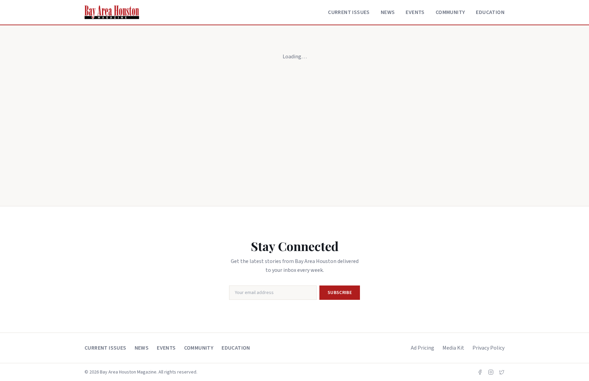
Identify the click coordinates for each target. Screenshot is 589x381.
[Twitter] (501, 372)
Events (415, 12)
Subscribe (340, 292)
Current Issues (349, 12)
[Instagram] (491, 372)
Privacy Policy (488, 348)
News (388, 12)
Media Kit (453, 348)
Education (490, 12)
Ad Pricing (422, 348)
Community (450, 12)
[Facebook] (480, 372)
